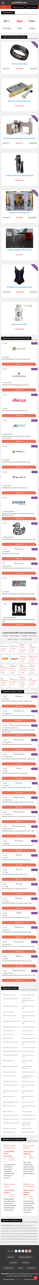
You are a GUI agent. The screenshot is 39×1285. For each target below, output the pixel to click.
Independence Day (18, 7)
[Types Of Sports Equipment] (29, 1146)
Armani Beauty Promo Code (10, 1047)
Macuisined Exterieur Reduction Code (27, 1076)
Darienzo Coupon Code (9, 995)
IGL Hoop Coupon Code (9, 1132)
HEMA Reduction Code (9, 1096)
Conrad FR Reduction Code (27, 1097)
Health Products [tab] (15, 636)
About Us (11, 1257)
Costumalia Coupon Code (28, 1115)
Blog (20, 1268)
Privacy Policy (8, 1268)
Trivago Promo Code (8, 1034)
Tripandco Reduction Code (29, 1047)
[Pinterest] (26, 1251)
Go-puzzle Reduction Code (10, 1085)
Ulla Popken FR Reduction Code (29, 1043)
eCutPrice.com (18, 1279)
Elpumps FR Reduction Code (28, 1092)
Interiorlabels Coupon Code (10, 1006)
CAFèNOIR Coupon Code (28, 1119)
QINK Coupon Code (27, 1128)
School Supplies (31, 1197)
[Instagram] (23, 1251)
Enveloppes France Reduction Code (11, 1092)
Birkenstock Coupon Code (29, 1038)
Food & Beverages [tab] (26, 639)
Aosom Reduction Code (9, 1106)
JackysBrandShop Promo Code (11, 1027)
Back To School (31, 7)
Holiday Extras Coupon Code (10, 998)
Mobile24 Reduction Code (29, 1072)
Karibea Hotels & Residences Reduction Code (28, 1000)
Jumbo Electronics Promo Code (29, 1022)
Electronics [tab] (33, 636)
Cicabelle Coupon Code (28, 1034)
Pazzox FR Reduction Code (27, 1056)
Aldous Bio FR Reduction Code (28, 1107)
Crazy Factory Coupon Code (10, 1115)
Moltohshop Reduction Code (10, 1066)
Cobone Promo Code (27, 1030)
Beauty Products (12, 1195)
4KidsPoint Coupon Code (9, 1128)
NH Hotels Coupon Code (9, 1076)
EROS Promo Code (8, 1038)
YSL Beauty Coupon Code (9, 1072)
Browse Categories (25, 1257)
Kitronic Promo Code (8, 1012)
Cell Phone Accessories (12, 1159)
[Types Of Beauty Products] (10, 1185)
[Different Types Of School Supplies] (29, 1185)
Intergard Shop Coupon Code (28, 1007)
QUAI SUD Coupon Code (28, 1051)
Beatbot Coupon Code (28, 1132)
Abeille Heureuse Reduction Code (26, 1123)
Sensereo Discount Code (9, 1015)
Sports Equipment (32, 1156)
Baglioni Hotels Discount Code (28, 1016)
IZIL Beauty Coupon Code (28, 1027)
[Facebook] (16, 1251)
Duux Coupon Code (27, 1111)
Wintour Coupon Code (28, 1102)
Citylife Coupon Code (8, 1111)
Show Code (19, 364)
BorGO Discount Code (28, 1012)
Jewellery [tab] (25, 636)
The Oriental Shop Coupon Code (11, 1051)
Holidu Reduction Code (28, 1081)
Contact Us (31, 1268)
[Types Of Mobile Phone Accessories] (10, 1146)
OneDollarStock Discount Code (11, 1021)
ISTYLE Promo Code (8, 1030)
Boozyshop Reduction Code (10, 1102)
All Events (13, 1262)
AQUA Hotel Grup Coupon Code (11, 1123)
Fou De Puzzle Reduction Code (28, 1086)
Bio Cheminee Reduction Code (11, 1119)
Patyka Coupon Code (8, 1060)
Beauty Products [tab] (13, 639)
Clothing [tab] (5, 636)
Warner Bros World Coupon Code (27, 1067)
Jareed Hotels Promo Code (10, 1042)
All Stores (26, 1262)
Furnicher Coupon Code (28, 995)
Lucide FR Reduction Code (10, 1081)
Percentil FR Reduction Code (10, 1055)
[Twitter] (19, 1251)
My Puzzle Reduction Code (27, 1061)
